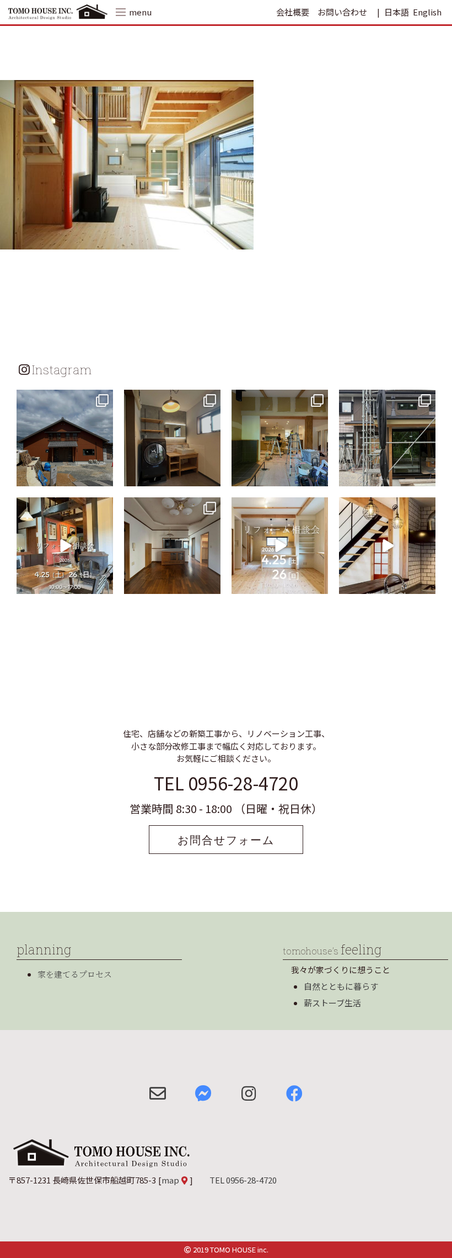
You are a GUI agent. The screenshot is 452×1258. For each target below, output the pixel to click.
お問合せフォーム (226, 839)
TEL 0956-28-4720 (226, 782)
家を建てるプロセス (74, 974)
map (170, 1180)
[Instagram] (103, 476)
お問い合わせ (342, 12)
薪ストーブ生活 (332, 1002)
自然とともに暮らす (341, 986)
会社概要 (292, 12)
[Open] (65, 438)
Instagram (62, 369)
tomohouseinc (63, 399)
